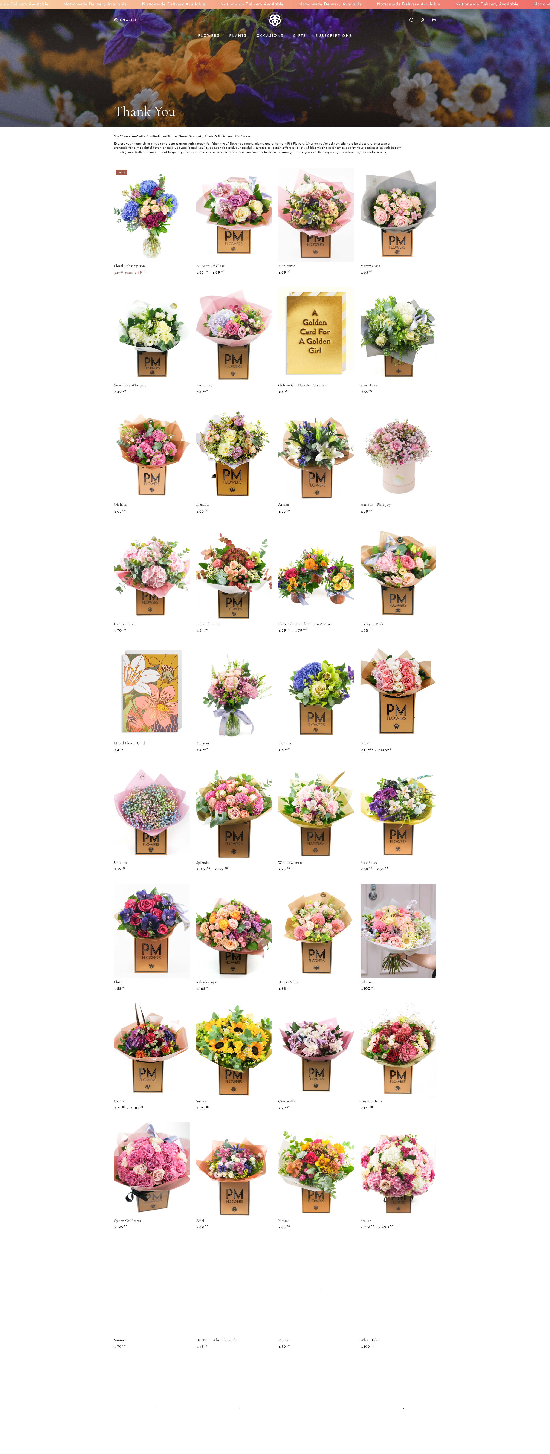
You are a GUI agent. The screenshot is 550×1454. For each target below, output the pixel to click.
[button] (411, 20)
